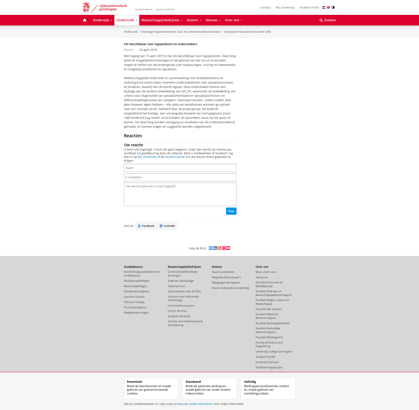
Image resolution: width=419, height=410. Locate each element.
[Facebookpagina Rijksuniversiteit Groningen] (211, 248)
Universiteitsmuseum (181, 305)
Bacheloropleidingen (136, 281)
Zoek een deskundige (181, 281)
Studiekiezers (133, 267)
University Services (267, 362)
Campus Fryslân (265, 357)
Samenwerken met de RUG (184, 291)
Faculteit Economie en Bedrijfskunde (269, 284)
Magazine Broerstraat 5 (226, 277)
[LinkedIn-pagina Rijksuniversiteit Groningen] (215, 248)
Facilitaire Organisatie (269, 367)
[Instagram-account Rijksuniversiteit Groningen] (224, 248)
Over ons (262, 267)
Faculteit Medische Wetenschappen (267, 316)
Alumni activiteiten (223, 272)
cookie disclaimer (201, 404)
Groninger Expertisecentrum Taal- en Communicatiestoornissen (180, 31)
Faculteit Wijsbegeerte (269, 337)
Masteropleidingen (135, 286)
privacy (179, 404)
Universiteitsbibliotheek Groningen (182, 273)
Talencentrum (176, 286)
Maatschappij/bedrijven (184, 267)
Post (231, 211)
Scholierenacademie (136, 291)
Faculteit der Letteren (269, 309)
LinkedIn (169, 226)
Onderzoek (130, 31)
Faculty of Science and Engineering (269, 344)
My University (285, 7)
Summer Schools (134, 297)
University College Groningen (274, 351)
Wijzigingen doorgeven (226, 282)
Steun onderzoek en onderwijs (230, 288)
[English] (328, 7)
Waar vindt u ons (266, 272)
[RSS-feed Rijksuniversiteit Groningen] (219, 248)
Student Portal (309, 7)
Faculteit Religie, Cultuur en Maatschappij (272, 302)
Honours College (134, 302)
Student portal (175, 157)
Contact (265, 7)
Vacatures (262, 277)
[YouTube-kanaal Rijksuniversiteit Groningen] (228, 248)
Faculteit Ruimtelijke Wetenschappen (268, 330)
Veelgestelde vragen (136, 312)
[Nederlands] (323, 7)
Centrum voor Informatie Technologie (183, 298)
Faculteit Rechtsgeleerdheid (273, 323)
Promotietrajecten (135, 307)
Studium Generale (179, 316)
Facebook (148, 226)
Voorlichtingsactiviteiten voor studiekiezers (142, 273)
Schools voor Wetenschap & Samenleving (185, 323)
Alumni (217, 267)
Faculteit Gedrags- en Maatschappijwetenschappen (274, 293)
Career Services (177, 311)
